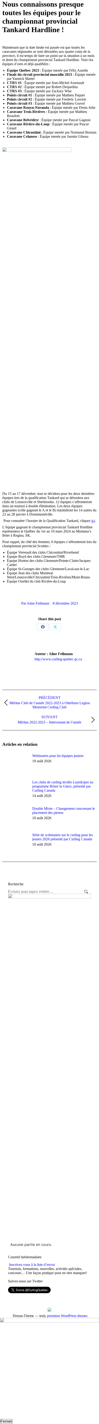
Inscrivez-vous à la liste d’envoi (31, 1265)
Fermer (6, 1421)
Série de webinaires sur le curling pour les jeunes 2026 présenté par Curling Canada (62, 837)
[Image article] (15, 764)
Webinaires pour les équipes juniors (58, 756)
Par (35, 603)
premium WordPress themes (67, 1316)
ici (93, 521)
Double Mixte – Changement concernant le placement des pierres (63, 811)
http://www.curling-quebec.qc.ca (58, 659)
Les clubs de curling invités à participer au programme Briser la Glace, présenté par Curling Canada (62, 786)
